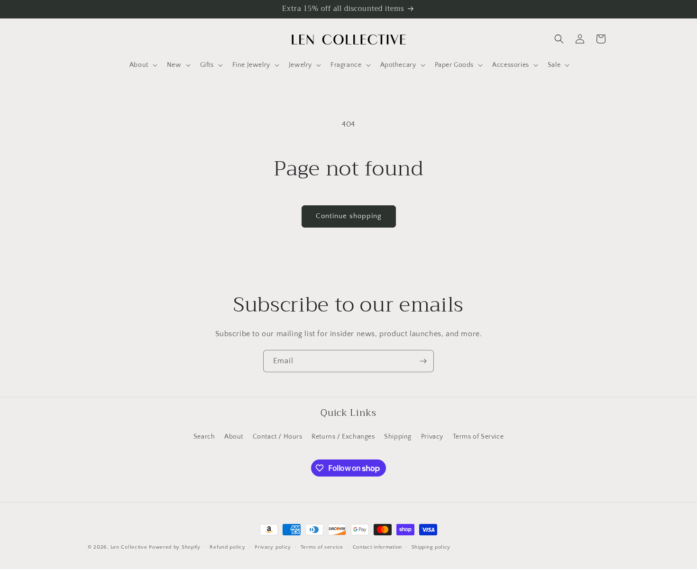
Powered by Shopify (175, 547)
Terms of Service (478, 437)
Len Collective (128, 547)
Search (204, 437)
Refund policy (227, 547)
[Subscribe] (423, 361)
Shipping (398, 437)
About (233, 437)
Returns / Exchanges (343, 437)
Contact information (377, 547)
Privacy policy (273, 547)
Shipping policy (431, 547)
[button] (142, 65)
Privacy (432, 437)
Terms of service (322, 547)
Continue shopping (349, 216)
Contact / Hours (278, 437)
